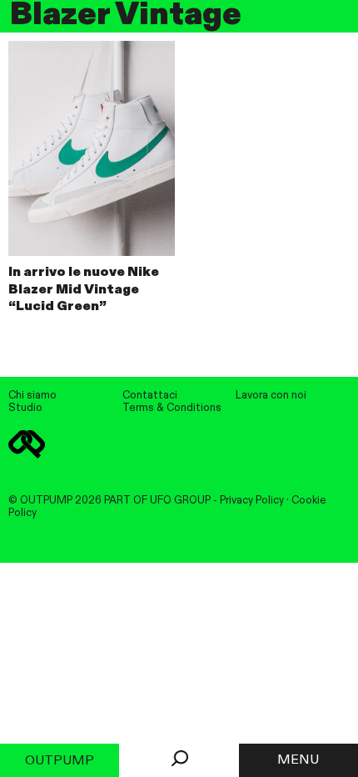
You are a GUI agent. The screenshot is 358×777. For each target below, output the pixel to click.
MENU (298, 760)
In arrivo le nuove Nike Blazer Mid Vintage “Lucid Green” (83, 290)
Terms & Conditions (171, 408)
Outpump (59, 761)
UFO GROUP (180, 500)
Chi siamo (32, 395)
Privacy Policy (252, 500)
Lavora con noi (271, 395)
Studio (25, 408)
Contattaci (149, 395)
